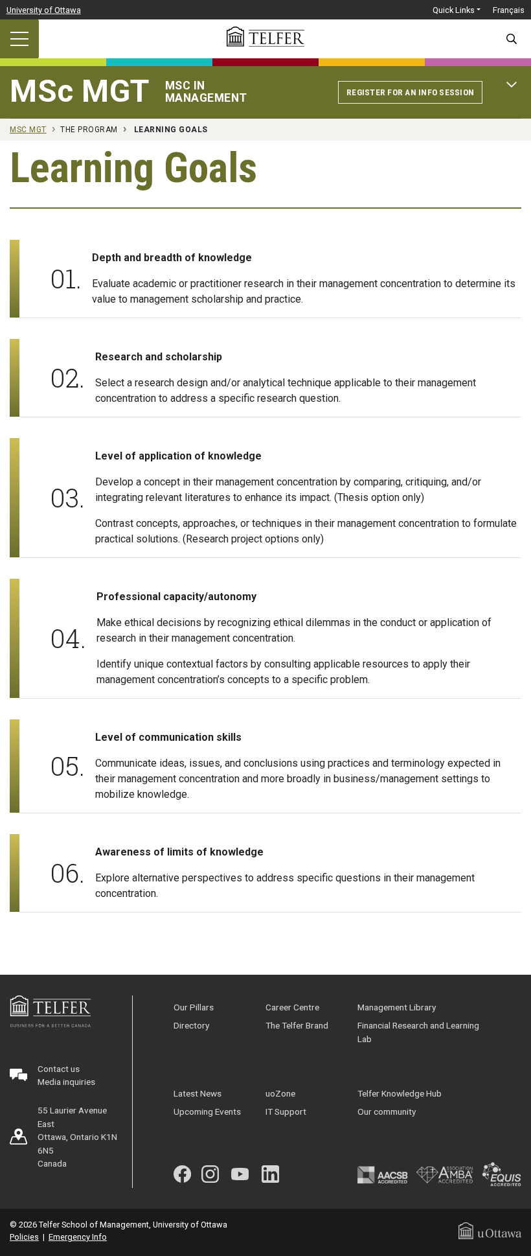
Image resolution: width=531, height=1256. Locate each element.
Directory (191, 1025)
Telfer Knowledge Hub (399, 1093)
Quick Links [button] (454, 10)
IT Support (286, 1111)
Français (509, 10)
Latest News (197, 1093)
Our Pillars (194, 1007)
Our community (386, 1111)
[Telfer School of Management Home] (265, 37)
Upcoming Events (207, 1111)
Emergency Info (78, 1237)
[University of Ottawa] (489, 1230)
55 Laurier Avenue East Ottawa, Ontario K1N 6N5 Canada (77, 1137)
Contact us (59, 1069)
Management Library (396, 1007)
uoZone (280, 1093)
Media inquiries (66, 1081)
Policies (24, 1237)
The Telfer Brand (297, 1025)
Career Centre (292, 1007)
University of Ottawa (43, 10)
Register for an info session (410, 92)
